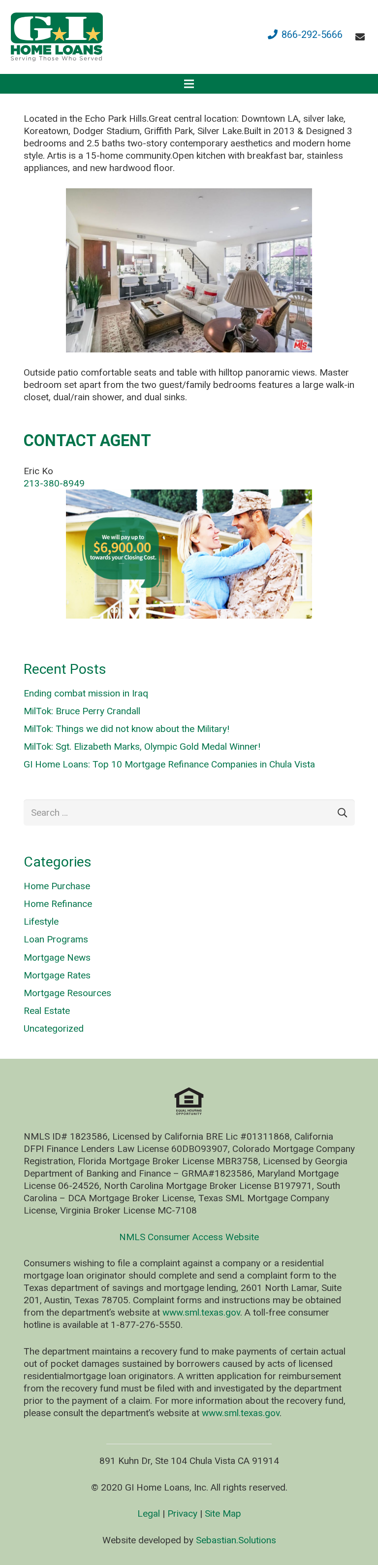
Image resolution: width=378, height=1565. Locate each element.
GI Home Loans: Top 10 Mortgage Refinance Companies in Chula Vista (169, 764)
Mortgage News (57, 957)
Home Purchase (57, 886)
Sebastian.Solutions (236, 1540)
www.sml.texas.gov (201, 1312)
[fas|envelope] (362, 36)
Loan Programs (56, 939)
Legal (148, 1513)
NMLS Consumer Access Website (189, 1237)
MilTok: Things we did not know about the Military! (126, 728)
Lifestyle (41, 921)
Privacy (182, 1513)
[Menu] (189, 83)
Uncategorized (54, 1028)
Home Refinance (58, 903)
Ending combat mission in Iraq (86, 693)
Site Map (223, 1513)
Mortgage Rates (57, 975)
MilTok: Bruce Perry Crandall (82, 711)
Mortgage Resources (67, 993)
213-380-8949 (54, 483)
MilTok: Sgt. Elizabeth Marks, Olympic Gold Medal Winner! (142, 746)
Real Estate (47, 1010)
